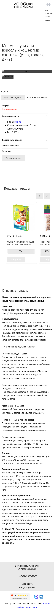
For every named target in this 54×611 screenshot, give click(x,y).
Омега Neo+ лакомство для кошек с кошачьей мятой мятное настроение (20, 243)
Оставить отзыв (13, 158)
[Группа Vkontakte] (41, 597)
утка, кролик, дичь (13, 98)
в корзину (16, 259)
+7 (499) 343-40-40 (27, 569)
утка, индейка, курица (37, 98)
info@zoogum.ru (27, 587)
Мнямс (17, 122)
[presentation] (39, 196)
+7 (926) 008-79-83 (28, 576)
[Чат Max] (36, 597)
